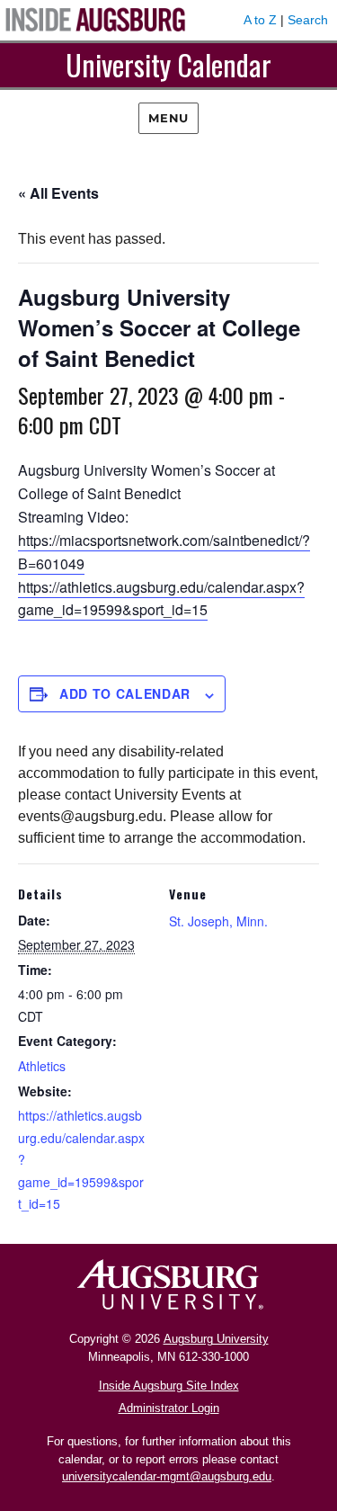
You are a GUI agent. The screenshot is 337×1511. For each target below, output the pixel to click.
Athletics (42, 1066)
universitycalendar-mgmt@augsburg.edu (166, 1476)
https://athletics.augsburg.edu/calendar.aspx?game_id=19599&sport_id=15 (161, 599)
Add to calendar (125, 693)
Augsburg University (216, 1339)
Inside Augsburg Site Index (169, 1385)
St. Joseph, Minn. (218, 921)
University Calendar (168, 64)
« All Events (58, 193)
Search (308, 20)
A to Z (260, 20)
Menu (168, 118)
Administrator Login (169, 1408)
